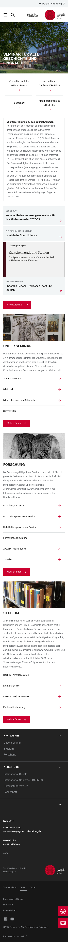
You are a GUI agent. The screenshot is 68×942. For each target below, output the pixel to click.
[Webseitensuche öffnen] (14, 15)
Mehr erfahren (14, 423)
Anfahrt (6, 853)
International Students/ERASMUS (23, 780)
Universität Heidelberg (50, 3)
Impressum (8, 905)
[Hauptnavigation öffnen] (7, 15)
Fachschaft (10, 792)
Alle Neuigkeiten (15, 304)
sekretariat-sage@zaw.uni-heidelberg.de (22, 831)
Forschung (10, 754)
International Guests (15, 774)
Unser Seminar (12, 742)
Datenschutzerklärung (13, 899)
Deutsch (23, 887)
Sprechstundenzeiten (16, 786)
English (33, 887)
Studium (9, 748)
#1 (26, 936)
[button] (33, 735)
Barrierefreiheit (9, 910)
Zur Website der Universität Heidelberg (15, 870)
